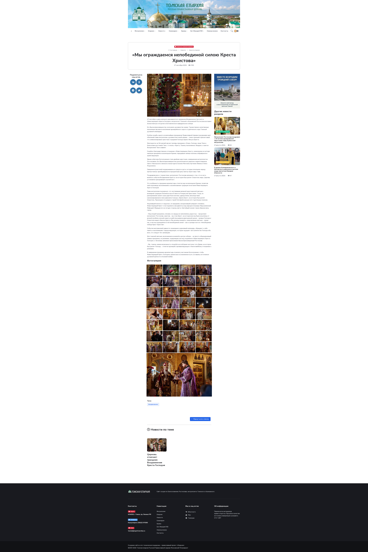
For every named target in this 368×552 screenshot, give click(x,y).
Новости (161, 31)
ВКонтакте (192, 512)
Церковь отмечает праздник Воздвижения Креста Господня (156, 460)
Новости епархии (194, 50)
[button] (231, 31)
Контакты (224, 31)
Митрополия (139, 31)
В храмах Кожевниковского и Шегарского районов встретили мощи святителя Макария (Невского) (226, 170)
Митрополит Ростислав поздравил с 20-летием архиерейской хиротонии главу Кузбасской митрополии (227, 139)
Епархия (151, 31)
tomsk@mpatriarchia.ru (136, 531)
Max (189, 515)
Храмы (183, 31)
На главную (173, 50)
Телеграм (191, 518)
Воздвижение (153, 404)
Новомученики (212, 31)
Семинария (173, 31)
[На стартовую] (131, 31)
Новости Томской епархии (185, 46)
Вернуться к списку (201, 419)
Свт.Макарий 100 (196, 31)
